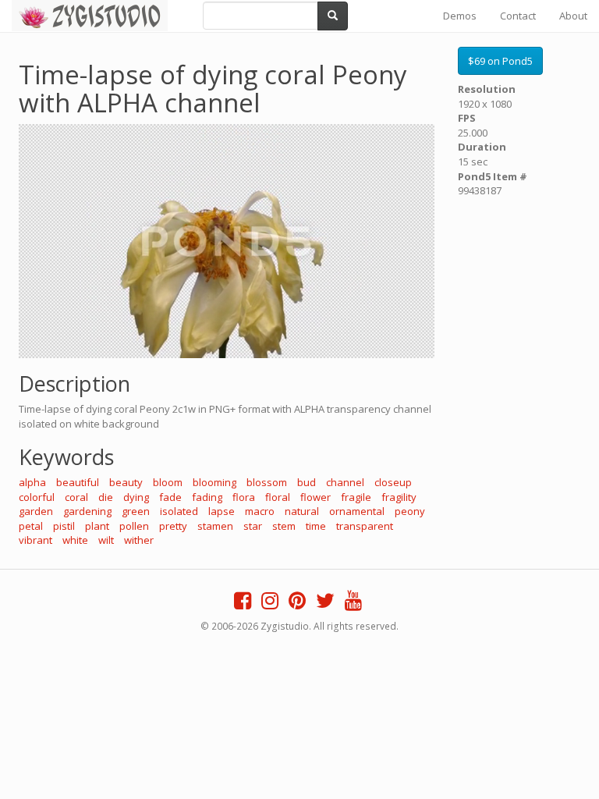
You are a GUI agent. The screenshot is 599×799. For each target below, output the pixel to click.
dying (136, 497)
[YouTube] (353, 604)
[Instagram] (269, 604)
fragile (356, 497)
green (136, 511)
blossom (266, 482)
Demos (460, 16)
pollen (134, 526)
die (105, 497)
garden (36, 511)
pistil (64, 526)
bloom (168, 482)
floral (277, 497)
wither (139, 540)
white (75, 540)
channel (345, 482)
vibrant (35, 540)
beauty (126, 482)
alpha (32, 482)
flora (243, 497)
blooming (214, 482)
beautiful (77, 482)
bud (306, 482)
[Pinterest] (297, 604)
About (573, 16)
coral (76, 497)
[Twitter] (325, 604)
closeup (393, 482)
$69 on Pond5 (500, 61)
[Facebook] (242, 604)
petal (31, 526)
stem (284, 526)
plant (97, 526)
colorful (37, 497)
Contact (518, 16)
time (316, 526)
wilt (106, 540)
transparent (364, 526)
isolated (179, 511)
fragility (398, 497)
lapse (221, 511)
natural (302, 511)
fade (170, 497)
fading (207, 497)
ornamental (357, 511)
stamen (215, 526)
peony (410, 511)
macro (260, 511)
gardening (87, 511)
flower (315, 497)
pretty (173, 526)
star (252, 526)
